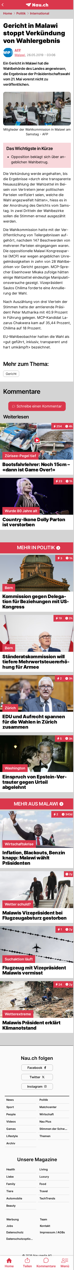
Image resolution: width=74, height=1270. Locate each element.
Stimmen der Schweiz (54, 1128)
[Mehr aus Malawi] (37, 803)
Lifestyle (12, 1136)
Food (42, 1183)
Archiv (10, 1143)
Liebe (10, 1176)
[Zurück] (2, 4)
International (39, 13)
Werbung (12, 1219)
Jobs (9, 1225)
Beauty (11, 1205)
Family (10, 1183)
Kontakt (45, 1225)
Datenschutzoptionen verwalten (21, 1238)
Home (7, 13)
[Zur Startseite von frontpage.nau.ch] (37, 5)
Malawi (20, 55)
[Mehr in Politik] (37, 547)
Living (43, 1169)
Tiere (9, 1191)
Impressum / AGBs (52, 1232)
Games (11, 1128)
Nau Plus (45, 1121)
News (10, 1099)
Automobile (14, 1198)
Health (10, 1169)
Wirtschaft (46, 1114)
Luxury (44, 1176)
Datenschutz (14, 1232)
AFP (18, 50)
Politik (21, 13)
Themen (45, 1136)
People (11, 1114)
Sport (10, 1107)
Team (43, 1219)
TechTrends (47, 1198)
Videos (11, 1121)
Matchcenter (48, 1107)
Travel (43, 1191)
